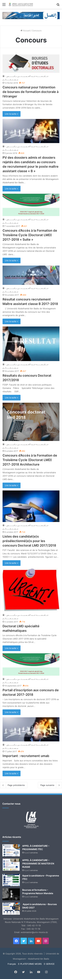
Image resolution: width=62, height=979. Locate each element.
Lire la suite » (11, 114)
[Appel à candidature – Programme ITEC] (11, 880)
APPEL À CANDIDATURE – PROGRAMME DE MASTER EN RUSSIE (38, 863)
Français (12, 964)
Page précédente (16, 785)
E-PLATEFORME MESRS (30, 964)
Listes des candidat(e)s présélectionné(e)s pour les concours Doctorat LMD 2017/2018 (29, 541)
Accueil (26, 30)
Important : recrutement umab (26, 756)
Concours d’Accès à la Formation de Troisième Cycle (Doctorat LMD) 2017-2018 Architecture (30, 459)
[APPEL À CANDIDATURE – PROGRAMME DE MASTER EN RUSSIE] (11, 865)
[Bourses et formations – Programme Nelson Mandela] (11, 894)
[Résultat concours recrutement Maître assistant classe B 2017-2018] (31, 275)
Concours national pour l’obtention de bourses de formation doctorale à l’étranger (31, 91)
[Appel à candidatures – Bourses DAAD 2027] (11, 909)
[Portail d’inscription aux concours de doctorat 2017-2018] (31, 664)
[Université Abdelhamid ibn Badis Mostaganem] (20, 4)
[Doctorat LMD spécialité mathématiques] (31, 590)
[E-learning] (31, 15)
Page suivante (47, 785)
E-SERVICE (49, 964)
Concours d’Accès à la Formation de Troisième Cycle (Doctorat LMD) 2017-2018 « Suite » (30, 235)
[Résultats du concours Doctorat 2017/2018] (31, 343)
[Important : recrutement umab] (31, 729)
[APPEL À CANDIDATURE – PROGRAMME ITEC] (11, 850)
